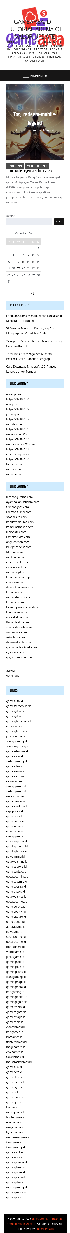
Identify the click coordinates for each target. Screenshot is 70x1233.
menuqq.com (14, 474)
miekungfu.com (16, 557)
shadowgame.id (16, 841)
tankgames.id (15, 1057)
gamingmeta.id (16, 987)
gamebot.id (13, 1092)
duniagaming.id (16, 726)
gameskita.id (14, 701)
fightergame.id (15, 1117)
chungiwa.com (15, 582)
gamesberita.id (16, 886)
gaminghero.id (15, 1167)
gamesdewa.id (15, 766)
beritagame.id (15, 946)
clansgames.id (15, 1027)
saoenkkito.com (16, 517)
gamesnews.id (15, 891)
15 (33, 261)
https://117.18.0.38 (17, 439)
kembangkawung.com (20, 577)
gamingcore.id (15, 1172)
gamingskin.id (15, 967)
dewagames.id (15, 781)
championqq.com (17, 454)
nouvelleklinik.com (18, 617)
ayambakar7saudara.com (22, 502)
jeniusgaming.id (16, 736)
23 (38, 268)
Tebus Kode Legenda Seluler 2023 (29, 171)
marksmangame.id (18, 1137)
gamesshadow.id (17, 751)
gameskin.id (14, 1067)
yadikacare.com (16, 632)
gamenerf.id (14, 1072)
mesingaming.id (16, 1187)
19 (18, 268)
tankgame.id (14, 1142)
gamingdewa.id (16, 716)
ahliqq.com (13, 404)
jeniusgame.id (15, 957)
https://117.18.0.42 (17, 419)
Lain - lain (15, 165)
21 (28, 268)
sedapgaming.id (16, 761)
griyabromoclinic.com (20, 657)
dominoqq (12, 675)
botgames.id (14, 1037)
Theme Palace (45, 1228)
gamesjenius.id (15, 771)
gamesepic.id (14, 1022)
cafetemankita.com (18, 562)
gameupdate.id (16, 916)
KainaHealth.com (17, 622)
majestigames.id (16, 796)
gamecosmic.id (16, 911)
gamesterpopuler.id (18, 706)
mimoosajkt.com (16, 572)
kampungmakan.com (19, 527)
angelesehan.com (17, 542)
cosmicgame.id (16, 936)
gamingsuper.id (16, 1192)
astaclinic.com (15, 637)
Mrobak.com (14, 552)
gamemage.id (15, 1097)
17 (9, 268)
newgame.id (14, 931)
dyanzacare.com (16, 652)
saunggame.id (15, 836)
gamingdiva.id (15, 1182)
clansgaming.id (16, 977)
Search (10, 215)
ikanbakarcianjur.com (20, 587)
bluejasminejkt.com (18, 547)
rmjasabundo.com (17, 567)
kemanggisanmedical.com (23, 607)
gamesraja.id (14, 756)
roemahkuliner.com (18, 512)
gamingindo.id (15, 1177)
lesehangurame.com (19, 497)
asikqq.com (13, 394)
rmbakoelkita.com (18, 537)
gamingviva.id (15, 1197)
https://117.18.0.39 (17, 409)
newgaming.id (15, 856)
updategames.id (16, 901)
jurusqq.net (13, 414)
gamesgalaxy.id (16, 871)
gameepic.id (14, 1102)
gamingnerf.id (15, 962)
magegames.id (15, 1047)
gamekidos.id (14, 1157)
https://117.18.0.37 (17, 449)
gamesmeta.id (15, 1007)
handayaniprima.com (20, 522)
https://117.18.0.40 (17, 459)
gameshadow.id (16, 806)
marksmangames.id (19, 1062)
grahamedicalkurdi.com (21, 647)
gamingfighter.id (16, 1002)
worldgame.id (15, 951)
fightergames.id (16, 1042)
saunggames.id (16, 786)
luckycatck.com (16, 532)
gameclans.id (14, 1077)
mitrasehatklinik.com (19, 597)
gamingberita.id (16, 851)
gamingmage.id (16, 982)
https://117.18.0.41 (17, 429)
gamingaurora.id (17, 846)
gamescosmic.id (16, 881)
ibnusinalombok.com (19, 642)
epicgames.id (14, 1052)
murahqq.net (14, 424)
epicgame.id (14, 1122)
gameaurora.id (15, 906)
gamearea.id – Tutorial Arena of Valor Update (35, 29)
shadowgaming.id (17, 746)
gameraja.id (14, 816)
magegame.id (15, 1127)
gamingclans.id (16, 972)
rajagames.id (14, 811)
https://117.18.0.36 (17, 399)
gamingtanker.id (16, 997)
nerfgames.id (14, 1032)
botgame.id (13, 1107)
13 (23, 261)
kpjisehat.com (15, 592)
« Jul (33, 293)
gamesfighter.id (16, 1012)
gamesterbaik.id (16, 776)
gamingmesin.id (16, 1162)
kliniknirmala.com (17, 612)
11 (14, 261)
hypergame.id (15, 1132)
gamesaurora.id (16, 866)
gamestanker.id (16, 1152)
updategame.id (16, 941)
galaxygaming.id (16, 861)
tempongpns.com (17, 507)
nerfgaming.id (15, 992)
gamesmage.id (15, 1017)
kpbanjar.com (15, 602)
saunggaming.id (16, 741)
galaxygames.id (16, 896)
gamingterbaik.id (17, 731)
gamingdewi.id (15, 711)
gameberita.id (15, 921)
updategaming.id (17, 876)
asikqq (10, 670)
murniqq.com (14, 469)
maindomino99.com (19, 434)
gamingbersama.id (18, 721)
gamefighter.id (15, 1087)
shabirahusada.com (19, 627)
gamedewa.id (15, 821)
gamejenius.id (15, 826)
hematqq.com (15, 464)
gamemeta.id (15, 1082)
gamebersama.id (17, 801)
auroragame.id (15, 926)
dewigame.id (14, 831)
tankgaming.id (15, 1147)
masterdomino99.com (20, 444)
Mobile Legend (37, 165)
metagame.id (15, 1112)
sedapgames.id (16, 791)
